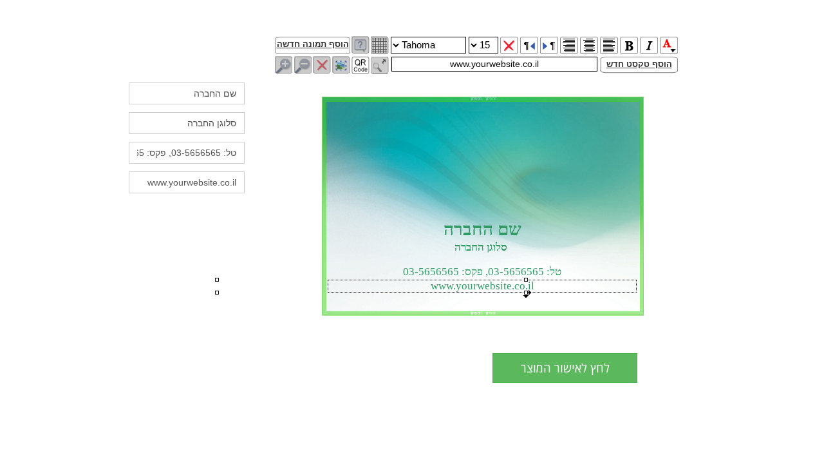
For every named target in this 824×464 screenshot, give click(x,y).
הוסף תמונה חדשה (313, 44)
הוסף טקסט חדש (639, 64)
